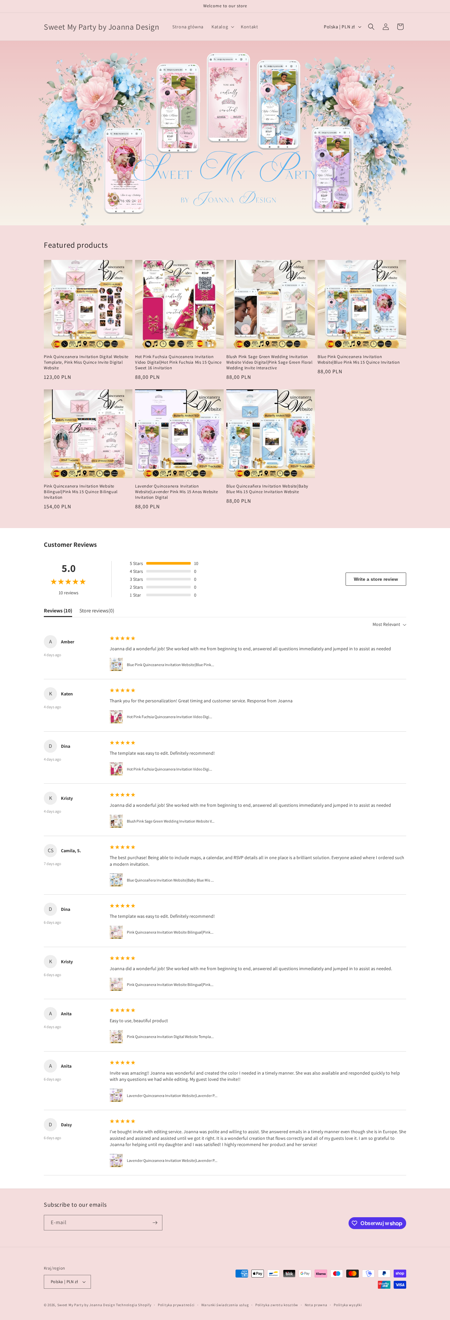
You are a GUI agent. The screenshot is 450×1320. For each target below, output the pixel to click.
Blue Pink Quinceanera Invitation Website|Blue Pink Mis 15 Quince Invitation (359, 359)
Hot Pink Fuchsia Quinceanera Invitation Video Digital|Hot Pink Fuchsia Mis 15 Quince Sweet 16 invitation (178, 362)
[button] (222, 27)
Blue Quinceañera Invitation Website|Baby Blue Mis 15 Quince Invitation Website (267, 489)
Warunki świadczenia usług (225, 1305)
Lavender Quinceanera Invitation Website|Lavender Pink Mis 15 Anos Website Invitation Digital (176, 492)
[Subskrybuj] (155, 1222)
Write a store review (376, 579)
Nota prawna (316, 1305)
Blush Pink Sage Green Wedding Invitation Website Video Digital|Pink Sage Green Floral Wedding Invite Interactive (269, 362)
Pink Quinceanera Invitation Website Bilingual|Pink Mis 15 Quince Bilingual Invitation (81, 492)
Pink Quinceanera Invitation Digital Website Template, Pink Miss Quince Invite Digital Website (86, 362)
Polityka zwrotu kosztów (276, 1305)
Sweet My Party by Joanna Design (86, 1305)
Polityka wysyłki (348, 1305)
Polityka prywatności (176, 1305)
